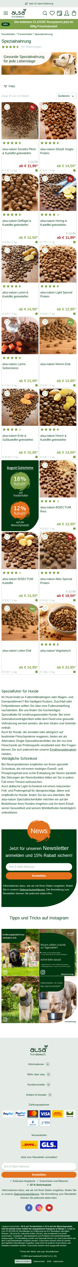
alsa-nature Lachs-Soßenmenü (14, 366)
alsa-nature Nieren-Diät (55, 364)
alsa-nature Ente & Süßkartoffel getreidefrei (17, 437)
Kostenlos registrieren (39, 1243)
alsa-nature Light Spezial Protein (56, 294)
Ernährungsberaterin (63, 749)
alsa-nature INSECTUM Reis (55, 509)
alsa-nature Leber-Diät (16, 650)
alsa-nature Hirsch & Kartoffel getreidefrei (53, 437)
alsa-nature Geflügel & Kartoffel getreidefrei (16, 222)
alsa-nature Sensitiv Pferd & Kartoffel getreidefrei (19, 151)
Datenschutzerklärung (32, 889)
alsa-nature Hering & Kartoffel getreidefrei (53, 222)
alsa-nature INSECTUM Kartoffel (17, 581)
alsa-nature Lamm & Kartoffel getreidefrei (15, 294)
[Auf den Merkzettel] (7, 107)
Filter (12, 86)
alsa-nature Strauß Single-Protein (57, 151)
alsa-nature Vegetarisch (55, 650)
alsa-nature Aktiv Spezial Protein (56, 581)
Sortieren (64, 96)
